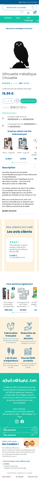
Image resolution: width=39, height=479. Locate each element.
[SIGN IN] (28, 12)
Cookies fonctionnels (11, 466)
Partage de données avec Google (15, 468)
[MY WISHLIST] (22, 12)
